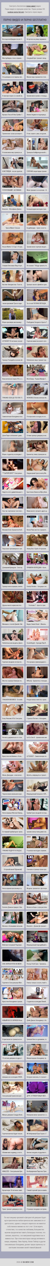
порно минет (31, 6)
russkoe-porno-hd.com (16, 12)
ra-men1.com (28, 1262)
